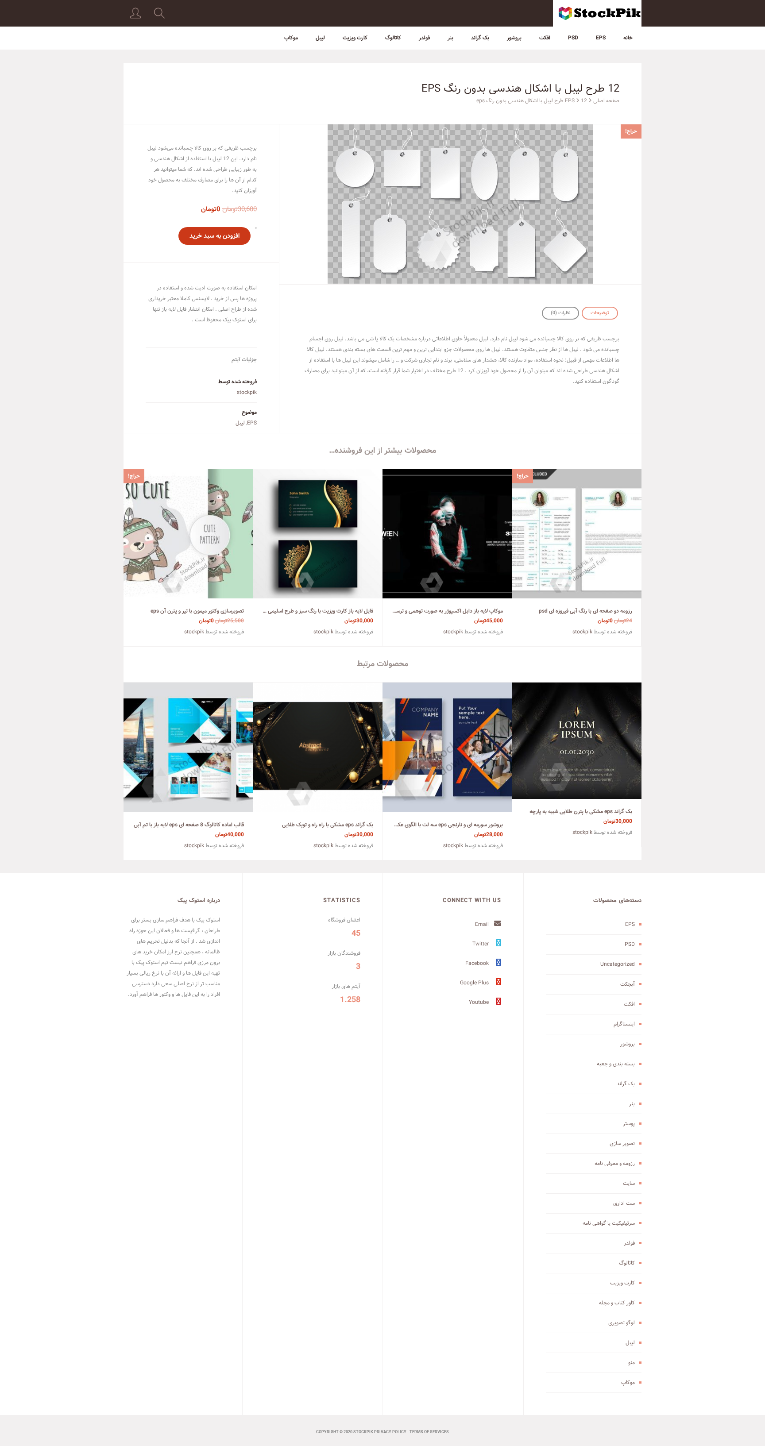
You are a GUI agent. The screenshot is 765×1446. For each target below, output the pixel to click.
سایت (629, 1183)
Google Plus (475, 983)
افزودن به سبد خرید (214, 236)
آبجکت (627, 984)
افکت (544, 38)
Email (482, 924)
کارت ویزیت (355, 38)
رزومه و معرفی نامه (615, 1163)
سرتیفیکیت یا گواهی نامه (609, 1223)
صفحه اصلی (606, 100)
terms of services (429, 1432)
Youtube (479, 1002)
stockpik (247, 392)
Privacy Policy (390, 1432)
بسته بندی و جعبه (616, 1064)
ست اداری (624, 1203)
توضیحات (600, 313)
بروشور (514, 38)
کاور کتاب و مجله (617, 1303)
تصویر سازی (622, 1143)
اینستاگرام (624, 1024)
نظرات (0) (560, 313)
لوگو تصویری (621, 1323)
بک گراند (480, 38)
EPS (601, 38)
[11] (460, 204)
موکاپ (291, 38)
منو (631, 1362)
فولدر (424, 38)
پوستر (629, 1123)
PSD (573, 38)
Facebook (477, 963)
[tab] (600, 313)
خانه (628, 38)
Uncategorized (617, 964)
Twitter (481, 944)
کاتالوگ (393, 38)
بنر (450, 38)
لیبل (320, 38)
